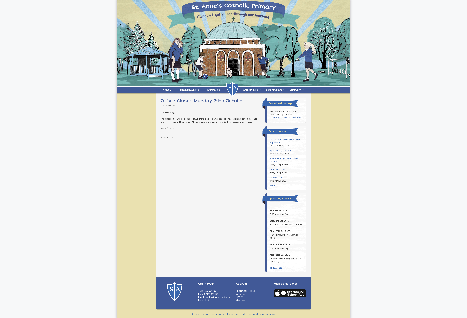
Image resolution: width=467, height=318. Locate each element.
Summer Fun (276, 177)
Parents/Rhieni (250, 90)
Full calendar (276, 268)
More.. (273, 185)
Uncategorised (169, 137)
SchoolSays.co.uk (267, 314)
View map (240, 300)
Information (213, 90)
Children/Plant (274, 90)
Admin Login (234, 314)
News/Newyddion (189, 90)
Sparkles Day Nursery (280, 150)
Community (295, 90)
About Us (168, 90)
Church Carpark (277, 169)
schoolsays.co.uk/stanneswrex (284, 117)
